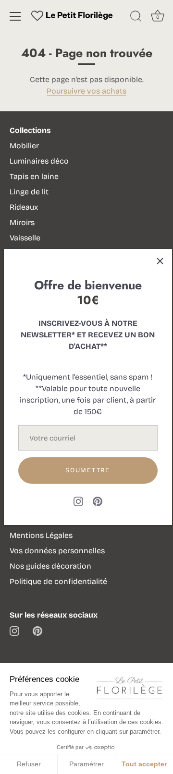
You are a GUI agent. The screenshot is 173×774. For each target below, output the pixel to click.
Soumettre (87, 470)
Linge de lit (29, 191)
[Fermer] (160, 261)
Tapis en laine (34, 176)
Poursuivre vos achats (86, 90)
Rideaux (24, 207)
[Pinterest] (97, 500)
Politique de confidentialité (58, 581)
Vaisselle (25, 237)
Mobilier (24, 145)
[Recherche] (136, 17)
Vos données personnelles (57, 550)
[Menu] (15, 16)
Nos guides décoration (50, 566)
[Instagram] (78, 500)
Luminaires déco (39, 161)
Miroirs (22, 222)
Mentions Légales (41, 535)
